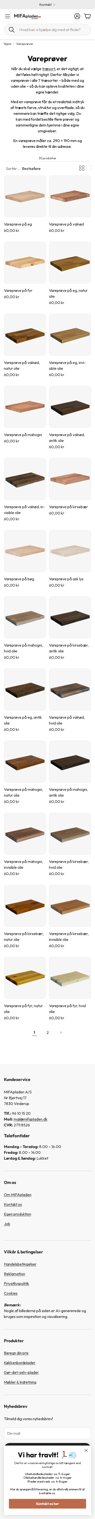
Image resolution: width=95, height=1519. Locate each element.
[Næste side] (60, 1032)
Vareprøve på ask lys (66, 578)
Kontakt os (13, 1204)
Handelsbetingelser (20, 1264)
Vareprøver (24, 44)
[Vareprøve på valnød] (70, 196)
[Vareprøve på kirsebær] (70, 479)
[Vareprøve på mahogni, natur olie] (25, 761)
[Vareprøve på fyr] (25, 262)
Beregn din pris (16, 1352)
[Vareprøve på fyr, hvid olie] (70, 978)
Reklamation (14, 1273)
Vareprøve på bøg (19, 578)
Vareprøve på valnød (66, 224)
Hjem (7, 44)
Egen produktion (17, 1214)
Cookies (11, 1293)
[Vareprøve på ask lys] (70, 551)
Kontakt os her (47, 1503)
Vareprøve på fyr (18, 290)
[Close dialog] (86, 1450)
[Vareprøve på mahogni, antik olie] (70, 761)
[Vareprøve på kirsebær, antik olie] (70, 617)
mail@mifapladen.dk (31, 1119)
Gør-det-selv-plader (21, 1372)
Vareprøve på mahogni (23, 434)
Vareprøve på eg (18, 224)
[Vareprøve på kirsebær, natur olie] (25, 906)
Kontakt (45, 4)
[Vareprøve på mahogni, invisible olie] (25, 833)
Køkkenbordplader (19, 1362)
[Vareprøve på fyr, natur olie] (25, 978)
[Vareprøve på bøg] (25, 551)
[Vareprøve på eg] (25, 196)
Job (7, 1223)
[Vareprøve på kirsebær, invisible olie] (70, 906)
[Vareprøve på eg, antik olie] (25, 689)
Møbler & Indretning (20, 1382)
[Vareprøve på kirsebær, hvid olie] (70, 833)
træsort (48, 68)
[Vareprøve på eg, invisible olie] (70, 334)
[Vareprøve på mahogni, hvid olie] (25, 617)
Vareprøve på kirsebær (68, 506)
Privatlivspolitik (16, 1283)
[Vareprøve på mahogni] (25, 407)
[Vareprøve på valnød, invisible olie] (25, 479)
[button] (47, 29)
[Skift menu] (7, 16)
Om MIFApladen (17, 1194)
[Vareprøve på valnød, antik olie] (70, 407)
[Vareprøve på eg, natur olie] (70, 262)
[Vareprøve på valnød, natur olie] (25, 334)
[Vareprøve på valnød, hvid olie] (70, 689)
